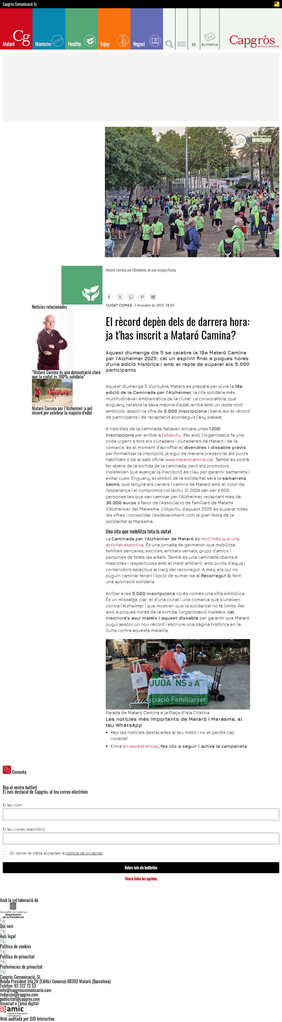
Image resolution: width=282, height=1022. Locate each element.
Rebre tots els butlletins (141, 867)
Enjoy (105, 43)
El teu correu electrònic (24, 829)
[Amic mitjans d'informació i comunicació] (141, 1010)
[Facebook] (109, 297)
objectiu (172, 434)
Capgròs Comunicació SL (20, 4)
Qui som (6, 926)
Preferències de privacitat (21, 966)
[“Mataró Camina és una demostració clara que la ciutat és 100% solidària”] (67, 339)
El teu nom (12, 805)
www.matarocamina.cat (189, 459)
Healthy (74, 43)
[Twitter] (120, 297)
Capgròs (248, 41)
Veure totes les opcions (141, 878)
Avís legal (8, 936)
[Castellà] (194, 29)
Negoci (139, 43)
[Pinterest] (142, 297)
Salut (81, 285)
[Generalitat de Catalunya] (141, 910)
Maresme (43, 43)
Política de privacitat (17, 956)
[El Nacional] (276, 4)
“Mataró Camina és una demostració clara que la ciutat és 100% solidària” (66, 374)
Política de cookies (15, 946)
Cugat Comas (119, 305)
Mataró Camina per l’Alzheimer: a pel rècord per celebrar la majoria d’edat (62, 410)
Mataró (9, 43)
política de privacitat (84, 853)
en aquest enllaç (141, 746)
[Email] (153, 297)
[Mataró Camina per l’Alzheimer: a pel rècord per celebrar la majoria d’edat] (67, 392)
